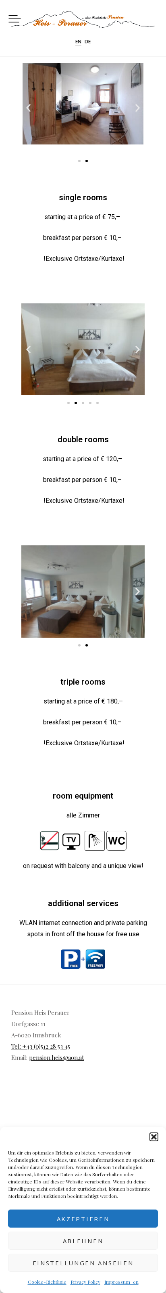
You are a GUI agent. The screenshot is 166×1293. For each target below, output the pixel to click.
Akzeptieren (83, 1219)
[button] (154, 1137)
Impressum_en (121, 1282)
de (88, 42)
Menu (14, 18)
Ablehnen (83, 1241)
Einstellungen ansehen (83, 1263)
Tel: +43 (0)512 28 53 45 (40, 1046)
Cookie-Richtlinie (47, 1282)
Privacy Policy (85, 1282)
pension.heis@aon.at (56, 1057)
